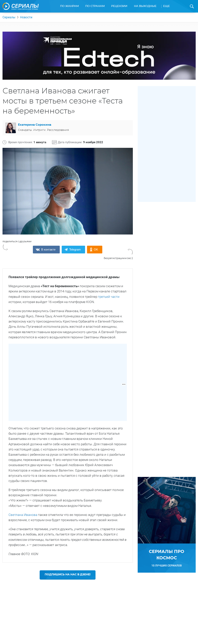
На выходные (145, 6)
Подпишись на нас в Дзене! (67, 574)
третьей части (108, 297)
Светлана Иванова (23, 515)
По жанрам (69, 6)
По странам (95, 6)
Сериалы (9, 17)
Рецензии (119, 6)
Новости (26, 17)
